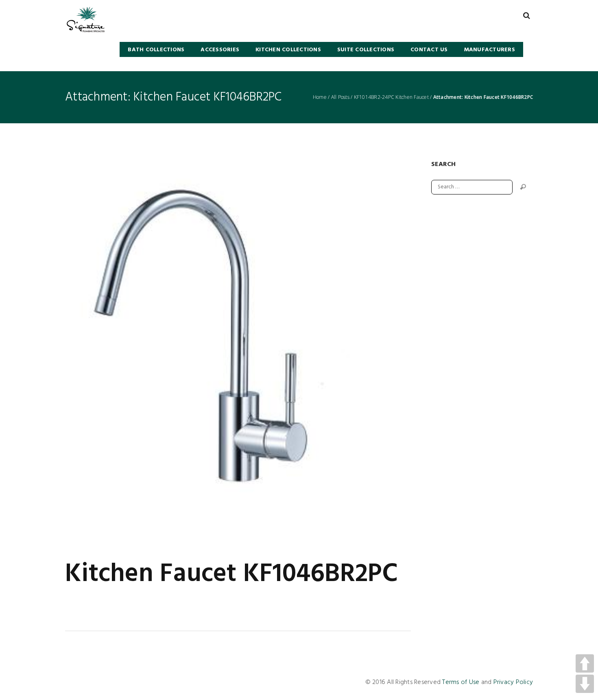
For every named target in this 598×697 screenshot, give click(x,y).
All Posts (340, 97)
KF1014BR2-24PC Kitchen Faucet (391, 97)
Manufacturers (489, 50)
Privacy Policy (513, 682)
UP (585, 663)
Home (320, 97)
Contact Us (429, 50)
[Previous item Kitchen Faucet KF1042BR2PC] (151, 350)
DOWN (585, 684)
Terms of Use (460, 682)
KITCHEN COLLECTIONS (288, 50)
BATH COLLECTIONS (156, 50)
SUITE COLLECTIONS (365, 50)
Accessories (220, 50)
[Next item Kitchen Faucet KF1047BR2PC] (324, 350)
